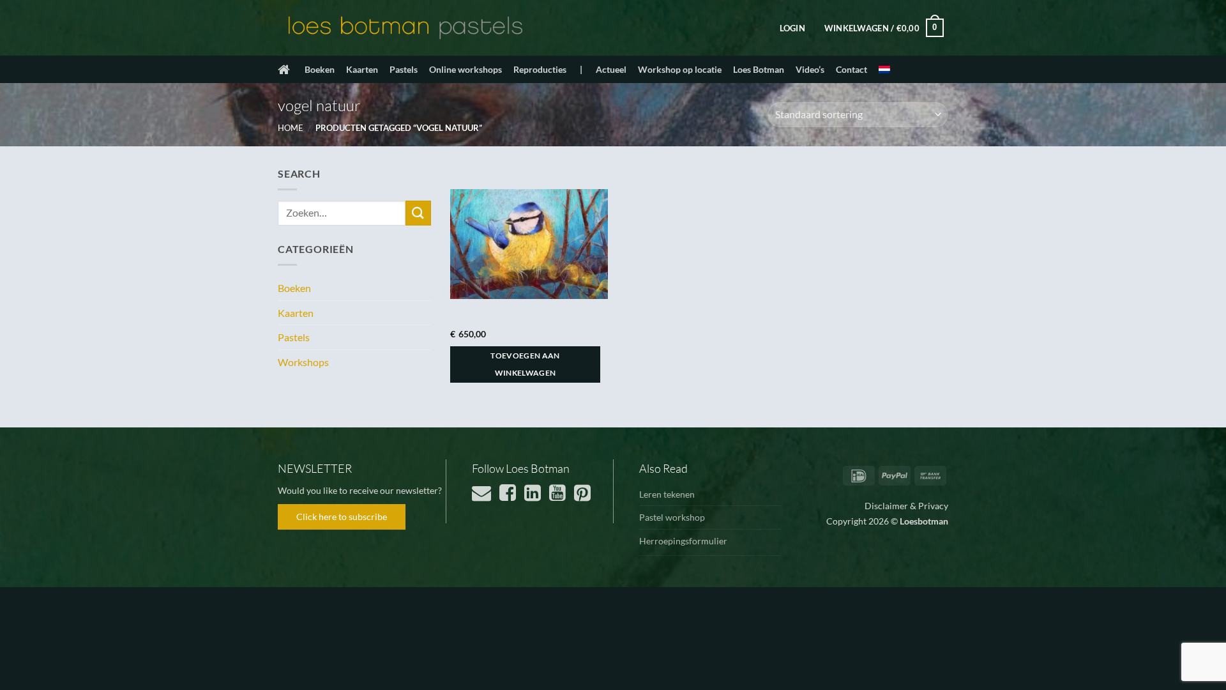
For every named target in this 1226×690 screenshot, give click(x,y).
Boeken (320, 69)
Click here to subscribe (341, 516)
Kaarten (362, 69)
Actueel (611, 69)
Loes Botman (758, 69)
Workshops (303, 362)
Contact (851, 69)
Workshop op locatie (680, 69)
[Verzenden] (418, 213)
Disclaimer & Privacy (906, 505)
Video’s (810, 69)
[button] (792, 28)
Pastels (404, 69)
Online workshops (465, 69)
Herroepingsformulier (683, 540)
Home (290, 128)
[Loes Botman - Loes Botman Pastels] (405, 28)
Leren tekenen (667, 494)
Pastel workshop (672, 517)
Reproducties (539, 69)
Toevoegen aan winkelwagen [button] (525, 364)
